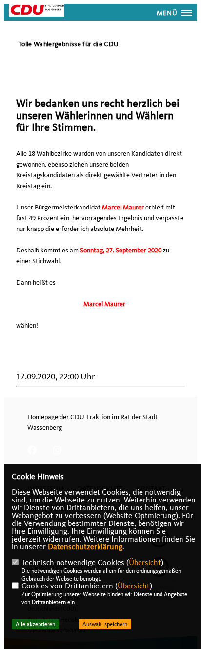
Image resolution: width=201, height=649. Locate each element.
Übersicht (145, 562)
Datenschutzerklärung (85, 547)
